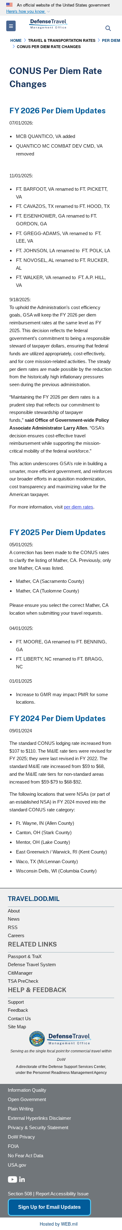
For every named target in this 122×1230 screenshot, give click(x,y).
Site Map (17, 1026)
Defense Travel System (32, 964)
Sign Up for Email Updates (49, 1207)
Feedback (18, 1010)
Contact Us (19, 1018)
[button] (28, 11)
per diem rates (78, 506)
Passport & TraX (25, 956)
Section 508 (20, 1193)
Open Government (27, 1099)
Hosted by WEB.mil (59, 1224)
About (14, 910)
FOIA (13, 1146)
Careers (16, 935)
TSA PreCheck (23, 981)
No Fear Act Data (25, 1155)
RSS (13, 927)
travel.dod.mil (34, 899)
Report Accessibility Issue (62, 1193)
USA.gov (17, 1165)
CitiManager (20, 973)
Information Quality (27, 1090)
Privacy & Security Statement (38, 1127)
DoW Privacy (21, 1136)
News (14, 919)
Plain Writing (20, 1108)
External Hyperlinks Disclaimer (39, 1118)
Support (16, 1002)
